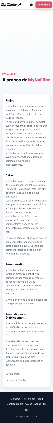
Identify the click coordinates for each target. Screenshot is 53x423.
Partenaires (29, 398)
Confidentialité (15, 403)
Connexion (43, 4)
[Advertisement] (26, 44)
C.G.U (28, 403)
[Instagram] (26, 410)
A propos (15, 398)
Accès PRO (40, 403)
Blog (40, 398)
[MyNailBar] (12, 5)
